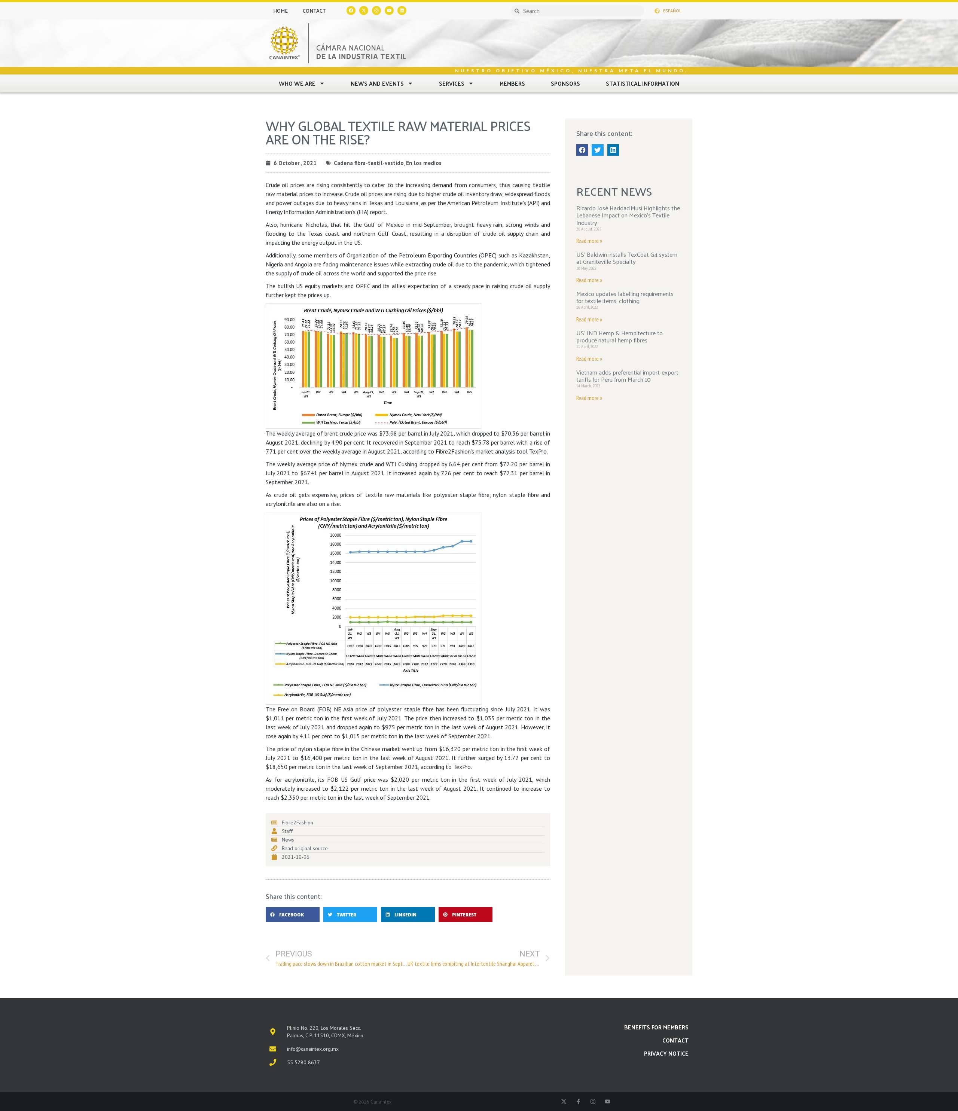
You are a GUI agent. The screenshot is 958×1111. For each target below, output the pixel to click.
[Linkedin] (401, 10)
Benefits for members (656, 1027)
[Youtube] (389, 10)
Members (512, 83)
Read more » (589, 240)
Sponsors (565, 83)
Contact (314, 10)
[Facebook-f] (578, 1101)
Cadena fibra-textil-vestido (369, 163)
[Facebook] (351, 10)
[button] (293, 914)
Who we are (297, 83)
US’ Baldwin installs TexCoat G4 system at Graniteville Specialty (626, 258)
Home (280, 10)
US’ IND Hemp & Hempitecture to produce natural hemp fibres (619, 336)
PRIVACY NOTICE (666, 1053)
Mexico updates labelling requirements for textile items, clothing (625, 297)
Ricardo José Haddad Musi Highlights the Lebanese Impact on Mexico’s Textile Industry (628, 215)
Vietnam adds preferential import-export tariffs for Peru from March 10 (627, 376)
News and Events (377, 83)
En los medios (424, 163)
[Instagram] (376, 10)
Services (451, 83)
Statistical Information (642, 83)
